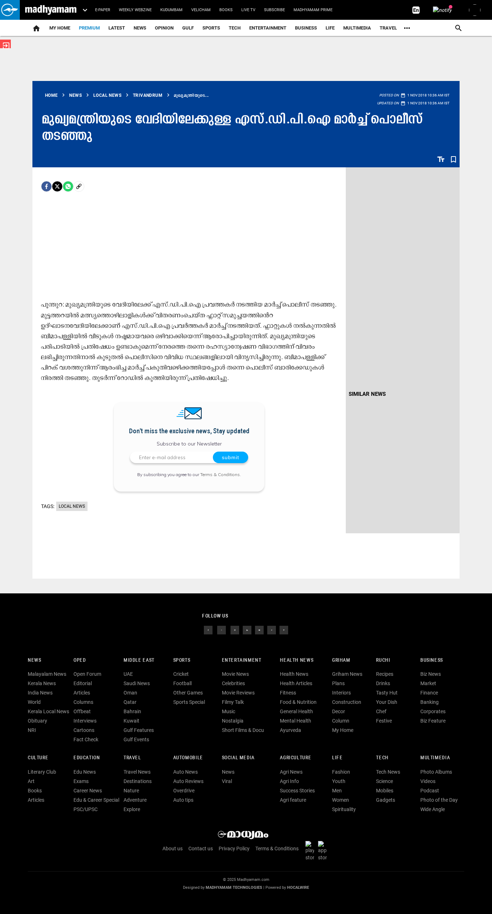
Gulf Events (136, 739)
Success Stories (297, 790)
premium (89, 28)
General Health (296, 711)
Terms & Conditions (220, 474)
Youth (338, 781)
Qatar (130, 702)
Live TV (248, 10)
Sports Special (189, 702)
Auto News (185, 772)
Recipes (384, 674)
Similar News (367, 394)
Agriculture (295, 758)
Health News (296, 660)
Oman (130, 693)
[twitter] (221, 629)
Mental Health (295, 721)
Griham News (347, 674)
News (140, 28)
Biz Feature (433, 721)
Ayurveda (290, 730)
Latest (116, 28)
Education (86, 758)
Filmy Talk (233, 702)
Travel (388, 28)
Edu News (84, 772)
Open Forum (87, 674)
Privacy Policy (234, 848)
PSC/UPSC (85, 809)
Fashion (341, 772)
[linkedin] (247, 629)
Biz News (430, 674)
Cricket (181, 674)
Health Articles (296, 683)
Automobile (188, 758)
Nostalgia (232, 721)
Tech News (388, 772)
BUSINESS (431, 660)
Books (226, 10)
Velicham (201, 10)
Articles (81, 693)
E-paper (102, 10)
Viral (227, 781)
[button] (10, 10)
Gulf (188, 28)
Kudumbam (171, 10)
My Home (59, 28)
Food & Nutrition (298, 702)
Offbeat (82, 711)
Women (340, 800)
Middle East (139, 660)
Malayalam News (47, 674)
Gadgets (385, 800)
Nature (131, 790)
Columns (83, 702)
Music (228, 711)
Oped (79, 660)
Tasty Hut (387, 693)
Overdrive (183, 790)
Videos (427, 781)
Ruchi (383, 660)
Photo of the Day (439, 800)
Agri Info (289, 781)
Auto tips (183, 800)
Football (182, 683)
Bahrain (132, 711)
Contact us (200, 848)
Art (31, 781)
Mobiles (384, 790)
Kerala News (42, 683)
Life (330, 28)
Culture (38, 758)
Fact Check (85, 739)
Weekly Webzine (135, 10)
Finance (429, 693)
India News (40, 693)
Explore (132, 809)
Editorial (82, 683)
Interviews (85, 721)
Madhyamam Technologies (234, 887)
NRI (32, 730)
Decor (338, 711)
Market (428, 683)
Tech (382, 758)
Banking (429, 702)
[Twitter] (57, 186)
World (34, 702)
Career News (87, 790)
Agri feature (293, 800)
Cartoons (83, 730)
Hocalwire (298, 887)
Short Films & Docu (243, 730)
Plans (338, 683)
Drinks (383, 683)
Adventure (135, 800)
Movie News (235, 674)
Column (340, 721)
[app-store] (324, 850)
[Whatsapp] (68, 186)
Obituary (37, 721)
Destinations (138, 781)
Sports (211, 28)
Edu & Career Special (96, 800)
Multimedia (357, 28)
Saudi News (137, 683)
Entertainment (267, 28)
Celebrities (233, 683)
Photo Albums (436, 772)
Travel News (137, 772)
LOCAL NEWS (72, 506)
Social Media (238, 758)
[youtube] (259, 629)
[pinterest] (284, 629)
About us (172, 848)
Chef (381, 711)
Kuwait (131, 721)
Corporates (433, 711)
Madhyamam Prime (313, 10)
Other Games (188, 693)
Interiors (341, 693)
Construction (346, 702)
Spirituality (344, 809)
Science (384, 781)
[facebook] (46, 186)
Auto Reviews (188, 781)
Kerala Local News (48, 711)
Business (306, 28)
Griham (341, 660)
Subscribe (274, 10)
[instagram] (235, 629)
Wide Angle (432, 809)
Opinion (164, 28)
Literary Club (42, 772)
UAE (128, 674)
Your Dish (386, 702)
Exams (81, 781)
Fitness (288, 693)
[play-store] (311, 850)
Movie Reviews (238, 693)
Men (337, 790)
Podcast (429, 790)
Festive (384, 721)
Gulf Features (139, 730)
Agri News (291, 772)
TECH (235, 28)
